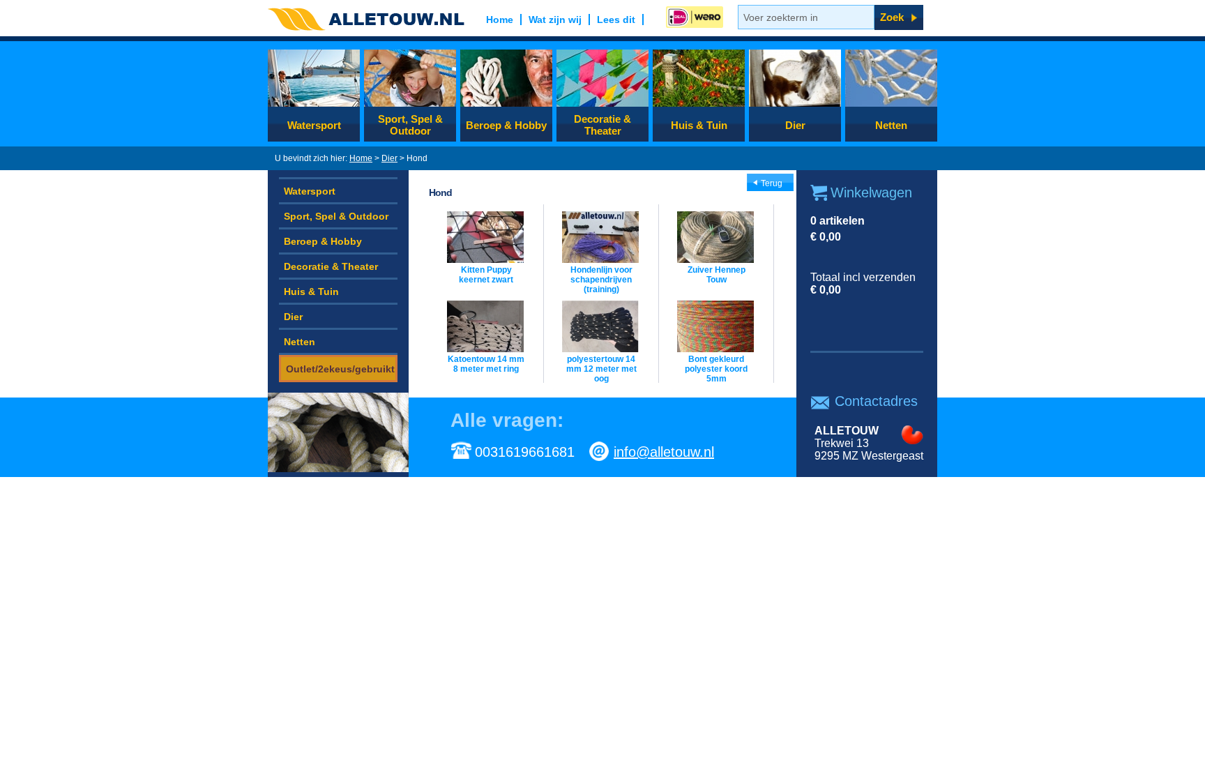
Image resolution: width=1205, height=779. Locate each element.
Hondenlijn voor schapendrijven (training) (601, 279)
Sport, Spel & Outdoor (410, 125)
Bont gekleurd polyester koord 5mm (716, 369)
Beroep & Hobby (506, 125)
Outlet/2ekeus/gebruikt (340, 369)
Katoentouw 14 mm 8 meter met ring (486, 364)
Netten (891, 125)
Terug (771, 183)
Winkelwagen (871, 192)
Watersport (314, 125)
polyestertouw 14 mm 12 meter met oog (601, 369)
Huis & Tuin (699, 125)
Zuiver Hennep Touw (716, 275)
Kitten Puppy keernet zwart (486, 275)
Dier (795, 125)
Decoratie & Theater (602, 125)
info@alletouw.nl (664, 452)
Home (360, 158)
